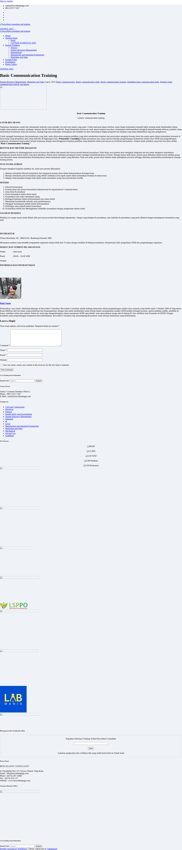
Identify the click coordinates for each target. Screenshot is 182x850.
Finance (14, 48)
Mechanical (10, 431)
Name (3, 350)
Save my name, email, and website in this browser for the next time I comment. (36, 365)
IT (6, 421)
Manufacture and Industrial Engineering (27, 55)
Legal (7, 424)
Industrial (9, 419)
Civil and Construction (14, 407)
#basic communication (65, 82)
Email (3, 355)
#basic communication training (113, 82)
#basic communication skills (87, 82)
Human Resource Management (24, 50)
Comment (5, 345)
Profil (13, 40)
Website (3, 360)
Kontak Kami (11, 59)
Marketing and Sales (19, 57)
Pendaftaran (10, 62)
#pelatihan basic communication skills (143, 82)
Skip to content (6, 1)
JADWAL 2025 (6, 29)
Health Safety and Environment (18, 414)
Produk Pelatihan (12, 45)
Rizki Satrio (5, 303)
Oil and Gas (10, 433)
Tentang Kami (11, 38)
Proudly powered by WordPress (13, 849)
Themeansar (52, 849)
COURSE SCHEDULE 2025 (23, 43)
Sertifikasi (9, 436)
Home (8, 36)
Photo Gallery (11, 64)
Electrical (9, 409)
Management (16, 52)
